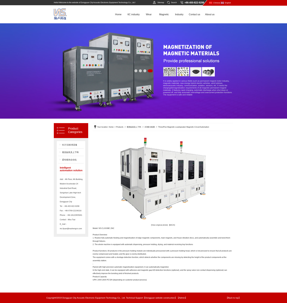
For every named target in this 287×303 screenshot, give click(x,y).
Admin (182, 298)
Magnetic (164, 14)
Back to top (233, 298)
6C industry (134, 14)
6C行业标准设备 (69, 145)
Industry (179, 14)
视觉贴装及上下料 (70, 152)
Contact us (194, 14)
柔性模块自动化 (69, 160)
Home (118, 14)
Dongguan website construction (160, 298)
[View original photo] (159, 225)
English (228, 3)
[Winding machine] (60, 19)
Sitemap (160, 2)
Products (119, 127)
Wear (149, 14)
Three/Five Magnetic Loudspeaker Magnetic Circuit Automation (183, 127)
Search (174, 2)
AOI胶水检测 (150, 127)
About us (210, 14)
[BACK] (172, 225)
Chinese (216, 3)
